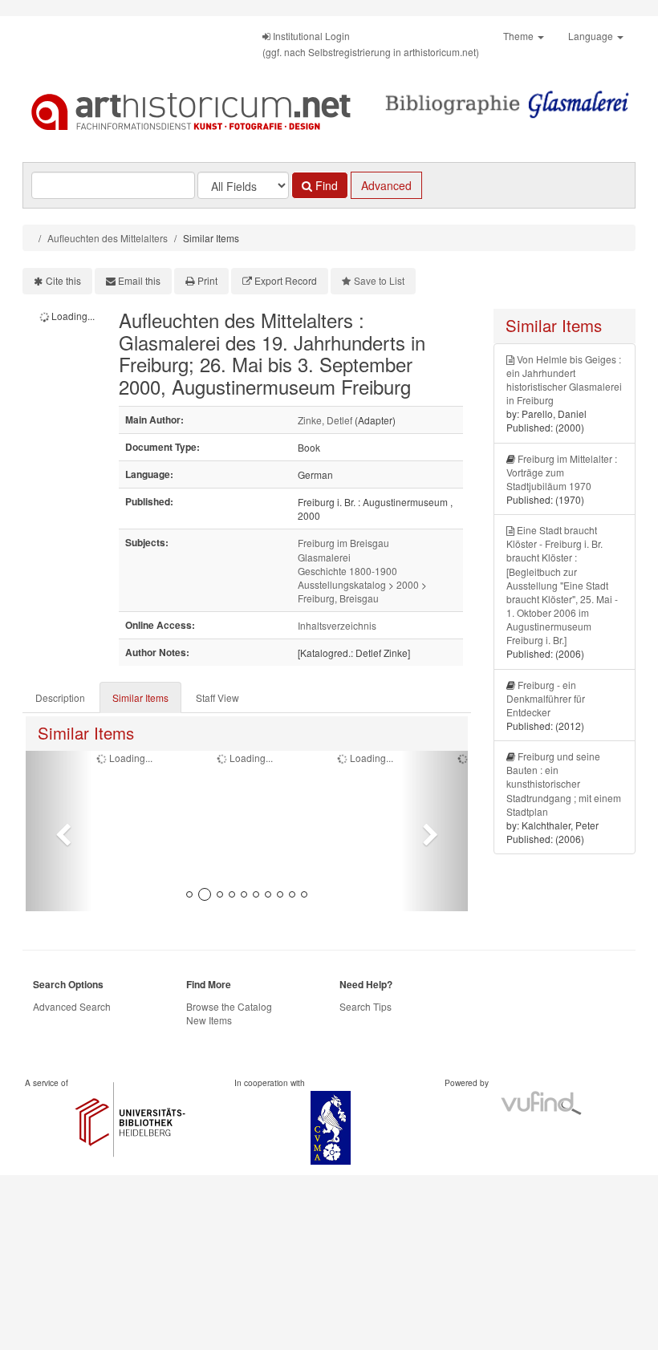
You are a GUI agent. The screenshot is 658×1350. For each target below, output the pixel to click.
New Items (209, 1020)
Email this (139, 280)
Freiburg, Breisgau (338, 598)
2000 (407, 584)
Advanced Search (72, 1006)
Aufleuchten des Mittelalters (107, 238)
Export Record (285, 280)
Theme (519, 36)
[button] (59, 831)
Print (207, 280)
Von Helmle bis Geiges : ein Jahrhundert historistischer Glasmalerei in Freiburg (564, 379)
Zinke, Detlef (325, 420)
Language (591, 36)
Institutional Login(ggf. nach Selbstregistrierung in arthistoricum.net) (370, 44)
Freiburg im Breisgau (343, 542)
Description (60, 697)
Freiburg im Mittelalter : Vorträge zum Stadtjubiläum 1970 (561, 472)
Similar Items (140, 697)
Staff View (217, 697)
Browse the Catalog (229, 1006)
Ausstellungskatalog (342, 584)
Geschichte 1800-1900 (347, 571)
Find (325, 185)
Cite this (63, 280)
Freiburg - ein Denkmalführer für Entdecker (545, 698)
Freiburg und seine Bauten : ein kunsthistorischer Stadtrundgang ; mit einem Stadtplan (563, 783)
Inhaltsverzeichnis (337, 625)
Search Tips (365, 1006)
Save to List (379, 280)
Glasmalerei (324, 557)
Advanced (386, 185)
